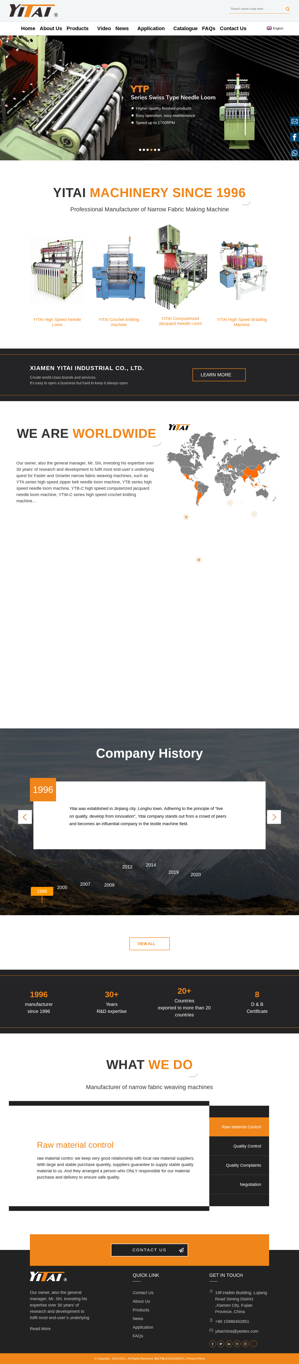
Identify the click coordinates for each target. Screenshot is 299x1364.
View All (146, 944)
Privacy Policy (196, 1358)
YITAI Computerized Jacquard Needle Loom (180, 318)
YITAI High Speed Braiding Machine (242, 319)
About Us (51, 28)
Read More (40, 1328)
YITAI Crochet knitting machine (118, 319)
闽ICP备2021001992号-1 (170, 1358)
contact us (149, 1250)
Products (78, 28)
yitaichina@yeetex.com (236, 1331)
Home (28, 28)
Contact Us (233, 28)
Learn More (216, 374)
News (122, 28)
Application (151, 28)
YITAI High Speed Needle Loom (57, 319)
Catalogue (185, 28)
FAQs (208, 28)
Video (104, 28)
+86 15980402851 (232, 1321)
